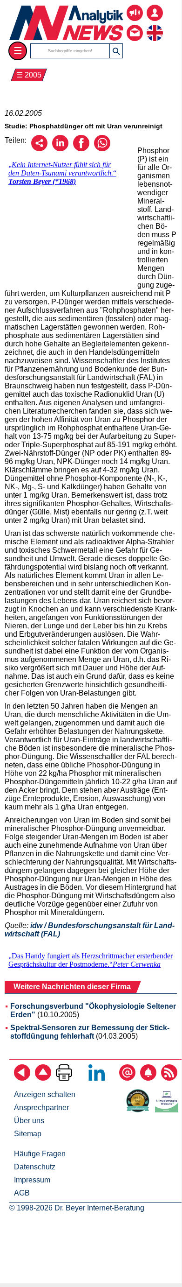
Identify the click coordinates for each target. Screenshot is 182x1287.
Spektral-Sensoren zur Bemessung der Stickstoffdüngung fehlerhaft (89, 1032)
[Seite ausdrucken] (64, 1078)
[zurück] (22, 1078)
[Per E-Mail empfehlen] (39, 149)
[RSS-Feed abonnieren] (169, 1078)
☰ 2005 (28, 75)
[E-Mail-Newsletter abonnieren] (127, 1078)
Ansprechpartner (41, 1107)
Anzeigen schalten (44, 1094)
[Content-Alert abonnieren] (148, 1078)
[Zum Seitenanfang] (43, 1078)
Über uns (29, 1121)
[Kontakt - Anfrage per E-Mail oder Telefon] (135, 26)
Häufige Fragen (40, 1154)
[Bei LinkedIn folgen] (96, 1078)
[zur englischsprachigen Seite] (155, 26)
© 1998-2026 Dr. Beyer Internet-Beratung (76, 1208)
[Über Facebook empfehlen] (81, 149)
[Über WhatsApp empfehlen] (102, 149)
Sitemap (27, 1134)
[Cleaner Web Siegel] (168, 1110)
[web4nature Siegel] (139, 1110)
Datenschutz (34, 1167)
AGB (22, 1193)
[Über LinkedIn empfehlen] (60, 149)
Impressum (32, 1180)
